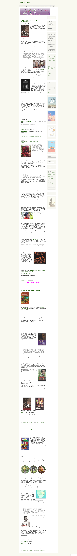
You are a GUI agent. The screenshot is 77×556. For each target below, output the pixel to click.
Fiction (28, 135)
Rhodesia (27, 136)
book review (41, 284)
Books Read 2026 (31, 6)
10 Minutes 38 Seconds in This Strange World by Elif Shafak (51, 68)
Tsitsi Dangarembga (34, 136)
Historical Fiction (30, 284)
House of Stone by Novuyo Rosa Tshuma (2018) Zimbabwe (30, 142)
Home (20, 6)
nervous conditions (43, 135)
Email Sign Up (50, 21)
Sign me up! (50, 28)
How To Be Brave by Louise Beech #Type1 (51, 182)
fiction (36, 135)
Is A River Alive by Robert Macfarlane (50, 78)
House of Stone (23, 129)
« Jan (48, 92)
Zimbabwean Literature (31, 135)
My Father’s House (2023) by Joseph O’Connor (51, 58)
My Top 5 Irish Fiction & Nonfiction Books (50, 177)
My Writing (35, 6)
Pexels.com (42, 69)
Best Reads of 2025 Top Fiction (51, 76)
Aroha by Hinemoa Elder (51, 183)
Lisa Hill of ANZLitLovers (26, 273)
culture (40, 550)
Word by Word (24, 2)
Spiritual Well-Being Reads (41, 6)
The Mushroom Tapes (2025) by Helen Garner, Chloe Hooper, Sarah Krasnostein (51, 61)
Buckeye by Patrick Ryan (50, 178)
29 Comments (25, 423)
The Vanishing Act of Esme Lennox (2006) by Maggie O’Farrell (51, 66)
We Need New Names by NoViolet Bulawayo (31, 429)
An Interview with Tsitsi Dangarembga (26, 121)
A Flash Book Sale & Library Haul (51, 69)
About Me (23, 6)
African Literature (25, 135)
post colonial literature (23, 136)
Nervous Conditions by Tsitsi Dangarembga (30, 290)
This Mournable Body (23, 127)
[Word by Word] (38, 11)
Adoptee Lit (26, 6)
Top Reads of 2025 (48, 6)
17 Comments (43, 136)
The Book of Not (30, 136)
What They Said (53, 6)
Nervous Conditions (23, 541)
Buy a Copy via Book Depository (33, 282)
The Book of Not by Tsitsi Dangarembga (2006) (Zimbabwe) (30, 21)
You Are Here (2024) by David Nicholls (50, 63)
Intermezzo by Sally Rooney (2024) (50, 71)
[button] (27, 403)
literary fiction (43, 550)
